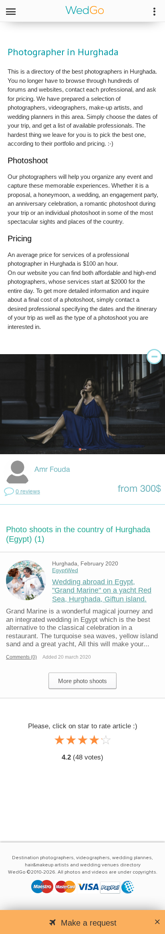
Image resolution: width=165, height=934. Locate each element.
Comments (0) (21, 657)
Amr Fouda (52, 470)
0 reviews (28, 492)
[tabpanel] (82, 404)
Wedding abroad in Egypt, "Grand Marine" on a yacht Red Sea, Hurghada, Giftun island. (101, 590)
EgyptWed (65, 570)
